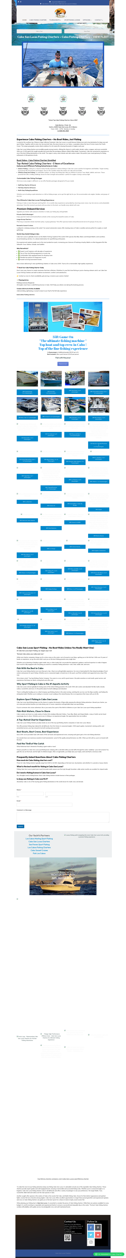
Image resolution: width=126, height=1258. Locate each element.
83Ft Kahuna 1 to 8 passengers (75, 633)
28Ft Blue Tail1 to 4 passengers (27, 417)
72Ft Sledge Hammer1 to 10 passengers (27, 626)
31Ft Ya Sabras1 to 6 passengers (51, 434)
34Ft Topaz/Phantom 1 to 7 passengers (51, 488)
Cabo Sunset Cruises (39, 850)
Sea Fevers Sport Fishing (39, 844)
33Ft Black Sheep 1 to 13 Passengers (51, 460)
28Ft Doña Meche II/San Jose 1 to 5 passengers (98, 392)
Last (46, 796)
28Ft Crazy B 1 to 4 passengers (51, 416)
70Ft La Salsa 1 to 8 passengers (51, 610)
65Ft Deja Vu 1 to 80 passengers (27, 611)
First (18, 796)
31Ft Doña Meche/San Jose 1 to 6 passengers (27, 460)
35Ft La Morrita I (27, 502)
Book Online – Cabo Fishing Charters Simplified (36, 160)
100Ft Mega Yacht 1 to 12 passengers (98, 641)
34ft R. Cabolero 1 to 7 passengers (98, 458)
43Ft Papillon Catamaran (99, 550)
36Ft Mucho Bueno (99, 536)
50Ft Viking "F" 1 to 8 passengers (51, 571)
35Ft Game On (51, 505)
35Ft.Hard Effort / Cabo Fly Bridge (74, 504)
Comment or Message (24, 810)
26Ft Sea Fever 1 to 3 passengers (75, 391)
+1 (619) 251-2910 (69, 1231)
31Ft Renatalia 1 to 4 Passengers (27, 438)
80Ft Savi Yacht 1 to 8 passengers (51, 632)
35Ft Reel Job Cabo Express (27, 520)
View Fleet (87, 31)
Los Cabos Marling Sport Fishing (39, 838)
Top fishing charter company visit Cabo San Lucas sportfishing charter (63, 1179)
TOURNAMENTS (54, 20)
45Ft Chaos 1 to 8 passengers (27, 572)
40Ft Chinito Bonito (75, 547)
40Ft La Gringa (51, 548)
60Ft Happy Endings (51, 589)
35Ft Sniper (99, 509)
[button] (108, 1254)
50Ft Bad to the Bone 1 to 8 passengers (98, 573)
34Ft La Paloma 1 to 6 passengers (75, 480)
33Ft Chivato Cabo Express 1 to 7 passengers (75, 462)
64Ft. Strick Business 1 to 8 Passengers (98, 587)
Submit (20, 826)
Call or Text (39, 31)
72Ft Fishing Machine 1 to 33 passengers (99, 613)
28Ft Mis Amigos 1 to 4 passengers (98, 418)
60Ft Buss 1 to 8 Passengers (75, 589)
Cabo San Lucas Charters (39, 841)
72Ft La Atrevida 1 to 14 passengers (75, 613)
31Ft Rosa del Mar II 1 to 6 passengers (74, 434)
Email (19, 801)
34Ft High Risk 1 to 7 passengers (27, 476)
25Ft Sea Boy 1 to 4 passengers (51, 392)
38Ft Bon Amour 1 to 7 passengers (27, 555)
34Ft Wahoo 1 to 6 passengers (98, 481)
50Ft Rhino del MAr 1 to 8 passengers (75, 569)
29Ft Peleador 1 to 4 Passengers (75, 418)
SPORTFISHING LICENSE (72, 20)
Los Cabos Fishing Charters (39, 847)
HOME (24, 20)
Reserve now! (63, 364)
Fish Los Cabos (39, 853)
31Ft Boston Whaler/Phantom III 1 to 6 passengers (98, 445)
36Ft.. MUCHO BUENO (63, 878)
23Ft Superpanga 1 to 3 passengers (27, 392)
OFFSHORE (86, 20)
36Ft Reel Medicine (51, 528)
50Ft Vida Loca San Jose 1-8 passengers (27, 593)
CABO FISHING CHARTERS (37, 20)
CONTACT (98, 20)
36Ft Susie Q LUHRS (74, 522)
